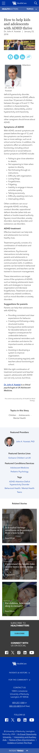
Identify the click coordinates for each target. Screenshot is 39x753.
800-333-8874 (15, 706)
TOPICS (30, 9)
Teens (19, 492)
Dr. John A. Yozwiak (12, 385)
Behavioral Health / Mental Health (19, 488)
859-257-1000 (18, 703)
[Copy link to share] (29, 57)
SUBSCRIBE (19, 634)
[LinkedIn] (25, 653)
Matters (10, 9)
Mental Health (19, 418)
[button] (3, 3)
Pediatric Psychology (19, 472)
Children (12, 415)
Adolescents (24, 415)
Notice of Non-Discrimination (22, 740)
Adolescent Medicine (19, 468)
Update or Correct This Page (19, 743)
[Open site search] (35, 3)
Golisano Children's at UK (19, 458)
